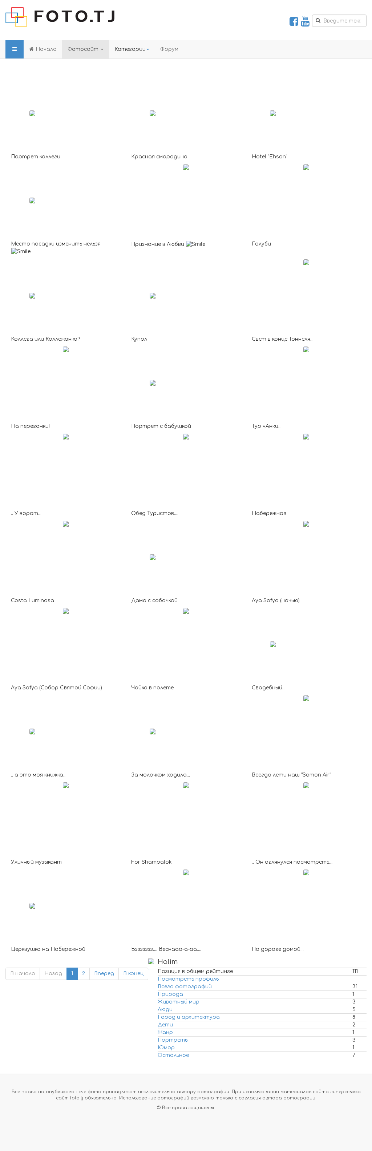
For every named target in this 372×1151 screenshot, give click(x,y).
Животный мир (178, 1002)
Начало (46, 49)
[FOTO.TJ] (59, 17)
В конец (133, 973)
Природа (170, 994)
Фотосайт (84, 49)
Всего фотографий (185, 986)
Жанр (165, 1032)
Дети (165, 1025)
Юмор (166, 1047)
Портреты (173, 1040)
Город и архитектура (189, 1017)
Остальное (173, 1055)
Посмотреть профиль (188, 979)
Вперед (104, 973)
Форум (169, 49)
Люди (165, 1009)
